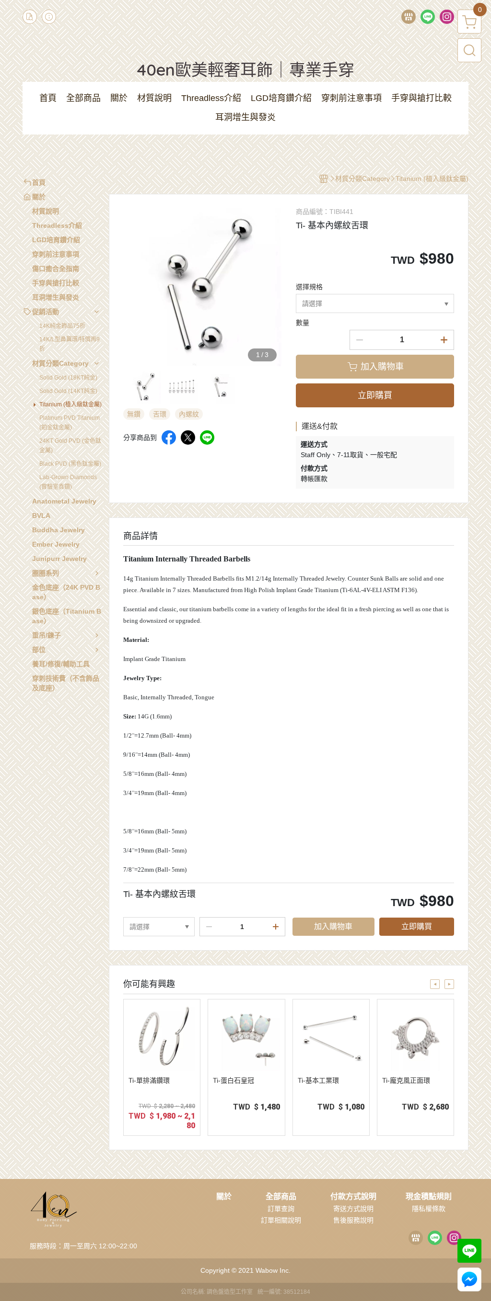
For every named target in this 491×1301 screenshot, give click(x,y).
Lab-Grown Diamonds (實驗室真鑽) (68, 482)
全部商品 (281, 1196)
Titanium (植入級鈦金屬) (70, 404)
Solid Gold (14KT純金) (68, 391)
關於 (224, 1196)
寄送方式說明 (353, 1208)
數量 (302, 322)
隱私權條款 (428, 1208)
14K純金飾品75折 (62, 326)
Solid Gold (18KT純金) (68, 377)
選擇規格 (309, 287)
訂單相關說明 (281, 1220)
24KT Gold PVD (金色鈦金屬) (70, 445)
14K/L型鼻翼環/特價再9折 (69, 344)
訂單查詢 (281, 1208)
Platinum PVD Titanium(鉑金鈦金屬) (69, 423)
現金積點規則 (429, 1196)
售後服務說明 (353, 1220)
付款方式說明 (353, 1196)
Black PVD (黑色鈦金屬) (70, 463)
